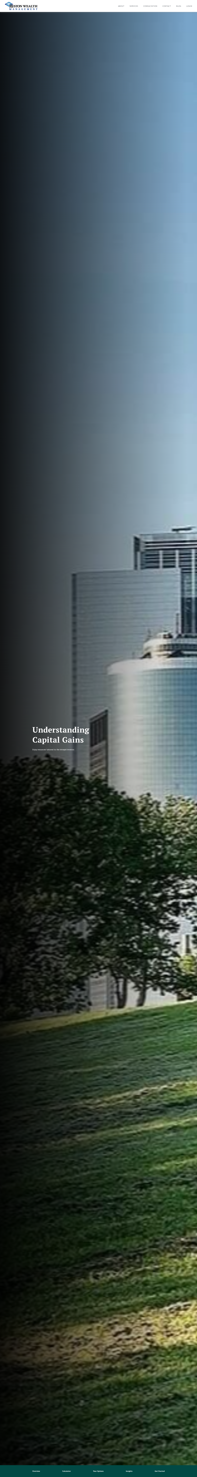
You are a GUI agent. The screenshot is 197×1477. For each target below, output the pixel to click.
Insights (129, 1471)
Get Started (160, 1471)
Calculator (66, 1471)
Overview (36, 1471)
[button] (121, 6)
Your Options (98, 1471)
